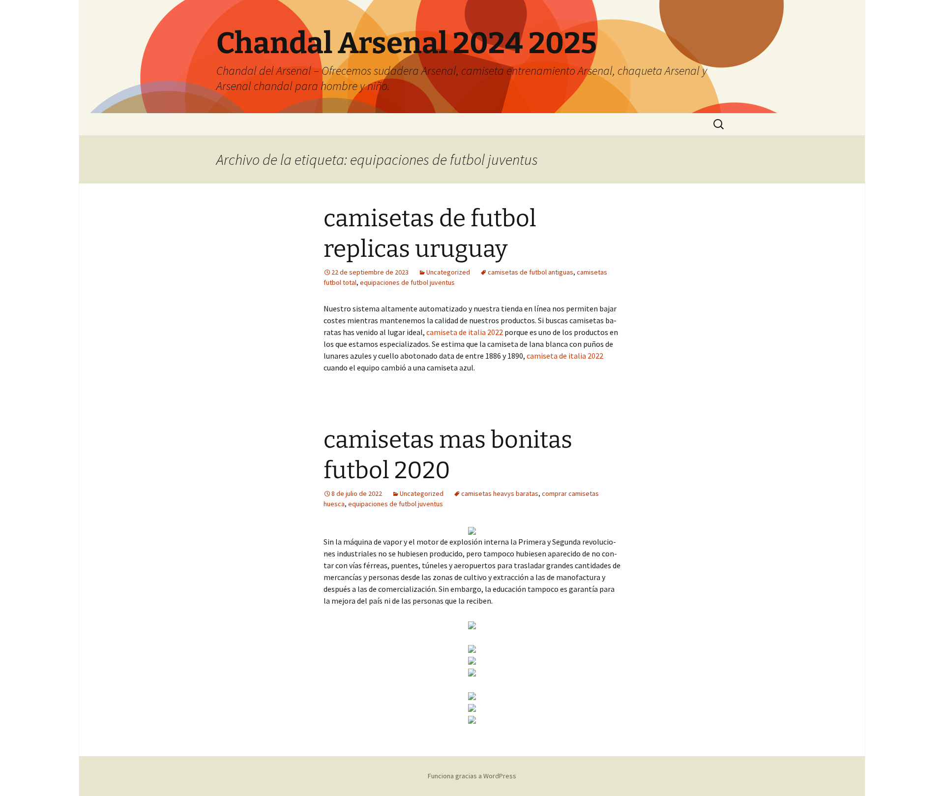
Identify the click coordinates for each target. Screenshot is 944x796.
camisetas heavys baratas (499, 493)
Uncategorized (448, 272)
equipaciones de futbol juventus (407, 282)
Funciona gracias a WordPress (472, 775)
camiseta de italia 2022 (464, 332)
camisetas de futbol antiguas (530, 272)
